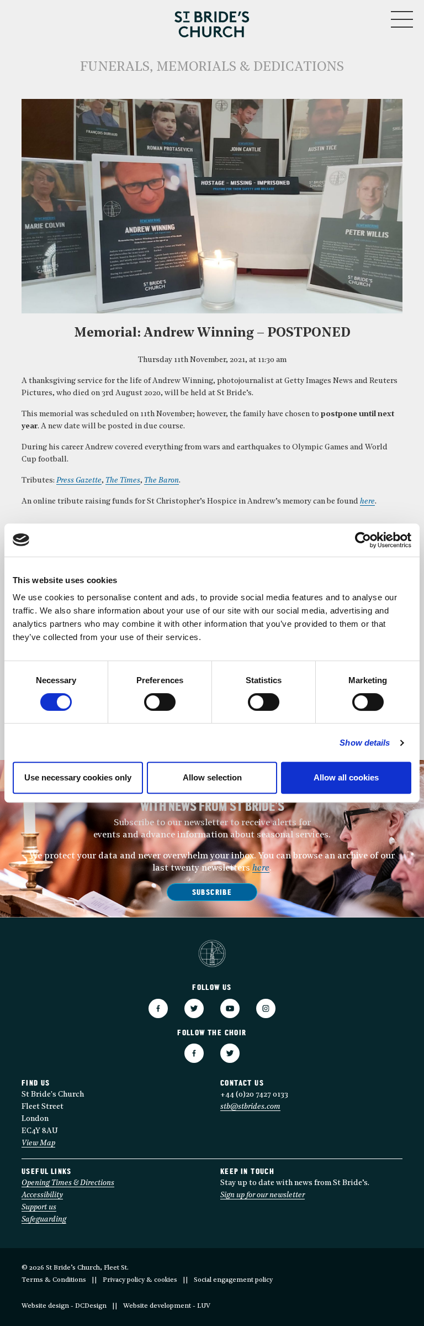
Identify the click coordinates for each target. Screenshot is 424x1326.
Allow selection (212, 777)
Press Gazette (79, 480)
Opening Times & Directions (68, 1183)
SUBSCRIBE (212, 893)
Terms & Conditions (54, 1280)
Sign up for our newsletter (262, 1195)
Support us (39, 1207)
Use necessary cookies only (77, 777)
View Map (38, 1143)
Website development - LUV (166, 1306)
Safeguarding (44, 1219)
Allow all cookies (346, 777)
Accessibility (42, 1195)
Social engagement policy (233, 1280)
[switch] (160, 702)
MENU (368, 17)
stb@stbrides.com (250, 1107)
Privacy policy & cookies (140, 1280)
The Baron (161, 480)
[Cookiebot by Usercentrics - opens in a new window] (363, 540)
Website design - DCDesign (64, 1306)
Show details (365, 742)
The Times (122, 480)
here (367, 501)
